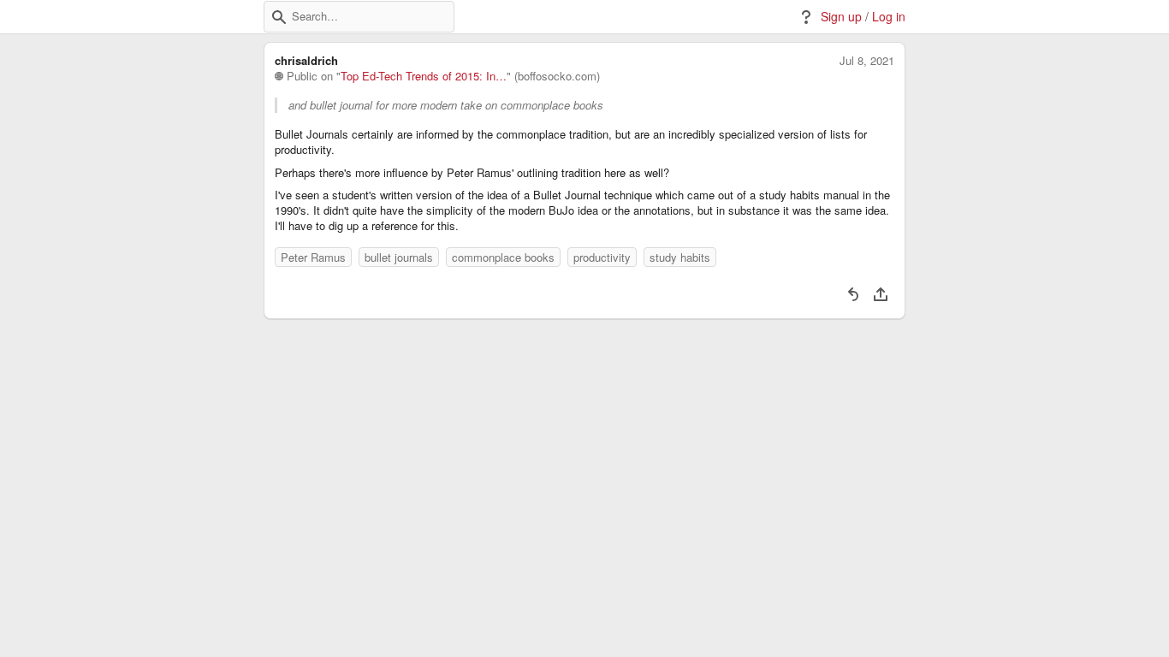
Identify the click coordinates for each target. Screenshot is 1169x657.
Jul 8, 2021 (867, 60)
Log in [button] (888, 17)
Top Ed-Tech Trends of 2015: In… (424, 76)
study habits (680, 257)
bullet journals (399, 257)
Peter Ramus (313, 257)
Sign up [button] (841, 17)
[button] (279, 17)
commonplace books (503, 257)
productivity (602, 257)
